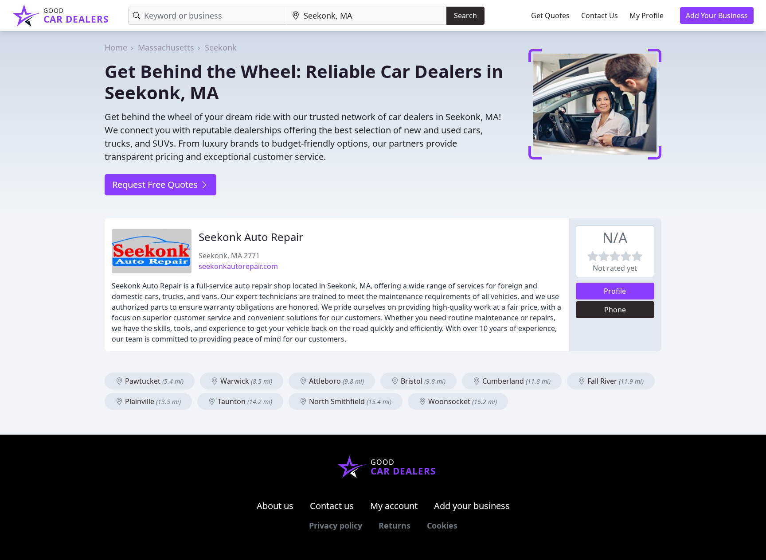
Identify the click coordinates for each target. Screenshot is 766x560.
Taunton (244, 401)
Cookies (442, 525)
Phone (615, 310)
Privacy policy (335, 525)
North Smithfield (349, 401)
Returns (394, 525)
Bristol (422, 381)
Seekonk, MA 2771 (229, 256)
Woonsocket (461, 401)
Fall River (615, 381)
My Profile (646, 15)
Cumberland (516, 381)
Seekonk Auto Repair (251, 236)
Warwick (245, 381)
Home (116, 47)
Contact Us (599, 15)
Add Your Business (717, 15)
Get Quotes (550, 15)
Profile (615, 291)
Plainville (152, 401)
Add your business (472, 506)
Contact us (332, 506)
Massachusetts (166, 47)
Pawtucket (153, 381)
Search (465, 15)
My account (394, 506)
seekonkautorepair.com (238, 266)
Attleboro (335, 381)
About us (275, 506)
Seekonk (221, 47)
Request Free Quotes (156, 185)
